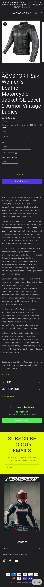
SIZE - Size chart (8, 153)
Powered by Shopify (27, 582)
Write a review (22, 421)
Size (3, 142)
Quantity (5, 161)
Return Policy (8, 396)
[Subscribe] (36, 467)
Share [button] (6, 374)
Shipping (4, 121)
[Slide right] (27, 67)
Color (4, 132)
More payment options (22, 187)
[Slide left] (16, 67)
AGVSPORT (19, 582)
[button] (3, 13)
